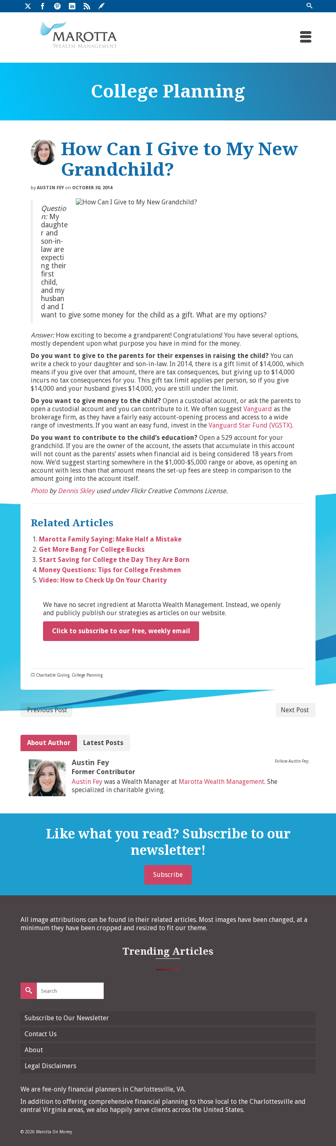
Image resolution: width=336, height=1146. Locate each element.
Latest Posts (103, 743)
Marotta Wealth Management (221, 782)
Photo (39, 491)
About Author (48, 743)
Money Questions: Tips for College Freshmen (110, 570)
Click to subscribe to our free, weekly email (121, 631)
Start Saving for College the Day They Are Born (114, 560)
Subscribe (168, 875)
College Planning (87, 675)
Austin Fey (50, 187)
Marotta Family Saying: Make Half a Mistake (110, 539)
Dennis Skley (76, 491)
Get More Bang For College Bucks (92, 549)
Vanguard (257, 409)
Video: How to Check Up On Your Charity (103, 580)
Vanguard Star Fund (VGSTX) (250, 425)
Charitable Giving (52, 675)
